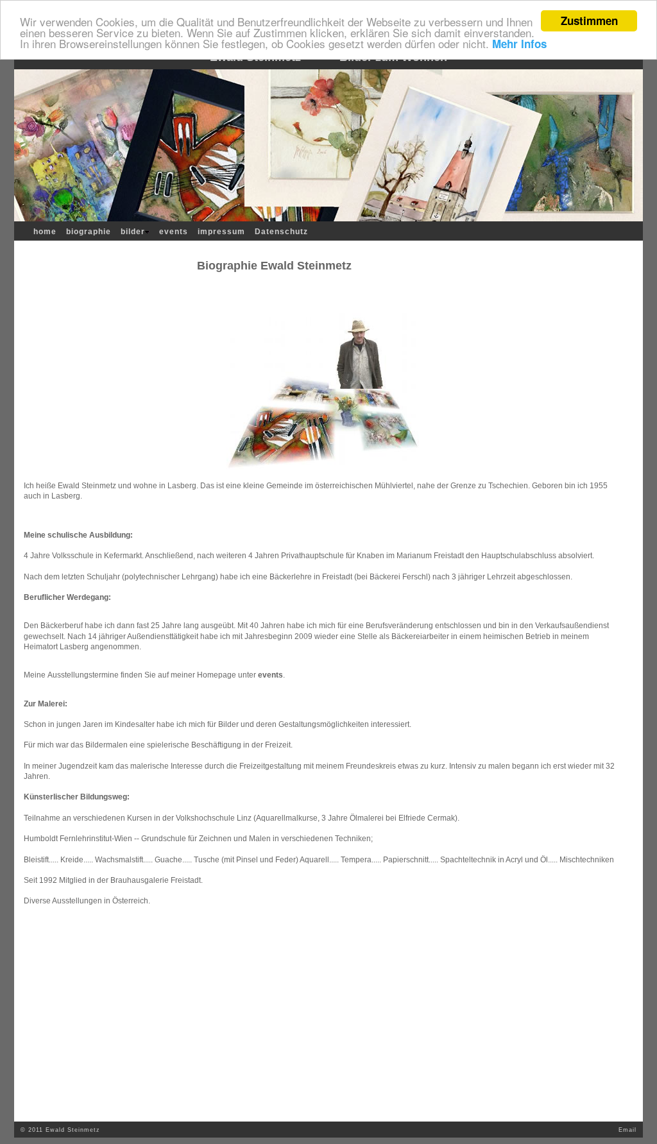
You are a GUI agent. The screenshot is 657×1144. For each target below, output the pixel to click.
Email (627, 1130)
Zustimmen (589, 20)
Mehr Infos (519, 43)
